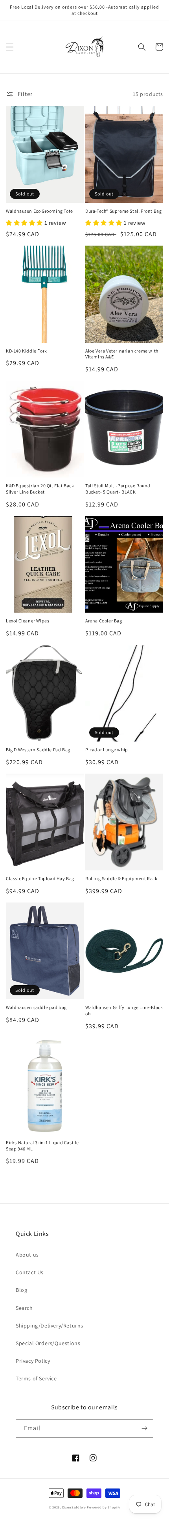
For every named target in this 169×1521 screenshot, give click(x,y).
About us (27, 1254)
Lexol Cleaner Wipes (27, 621)
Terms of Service (36, 1378)
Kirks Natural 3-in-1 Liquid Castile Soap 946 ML (42, 1145)
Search (24, 1307)
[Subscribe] (144, 1428)
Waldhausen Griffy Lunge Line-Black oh (124, 1010)
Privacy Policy (33, 1360)
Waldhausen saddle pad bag (36, 1007)
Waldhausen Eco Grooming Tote (39, 211)
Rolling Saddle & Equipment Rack (121, 878)
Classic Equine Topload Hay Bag (40, 878)
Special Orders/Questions (48, 1343)
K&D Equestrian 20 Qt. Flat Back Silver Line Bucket (40, 489)
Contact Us (30, 1272)
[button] (9, 47)
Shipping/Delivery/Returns (49, 1325)
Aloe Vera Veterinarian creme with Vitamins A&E (121, 354)
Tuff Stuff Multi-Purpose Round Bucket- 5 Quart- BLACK (118, 489)
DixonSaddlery (74, 1507)
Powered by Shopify (103, 1507)
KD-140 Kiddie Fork (26, 351)
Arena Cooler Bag (103, 621)
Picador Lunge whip (106, 749)
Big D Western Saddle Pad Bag (38, 749)
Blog (21, 1289)
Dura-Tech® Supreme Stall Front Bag (123, 211)
